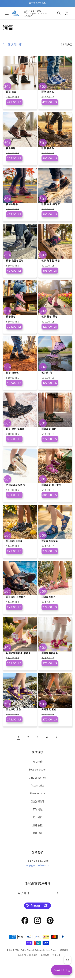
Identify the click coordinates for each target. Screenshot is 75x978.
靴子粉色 (11, 316)
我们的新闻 (37, 801)
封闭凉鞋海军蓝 (14, 541)
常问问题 (37, 809)
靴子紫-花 (47, 372)
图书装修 (37, 761)
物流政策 (45, 955)
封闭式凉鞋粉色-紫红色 (18, 653)
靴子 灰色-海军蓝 (51, 204)
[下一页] (56, 737)
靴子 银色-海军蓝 (15, 429)
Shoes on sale (37, 793)
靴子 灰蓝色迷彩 (14, 260)
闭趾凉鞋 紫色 (13, 709)
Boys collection (37, 769)
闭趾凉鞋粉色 (49, 597)
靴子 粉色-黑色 (50, 316)
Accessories (37, 785)
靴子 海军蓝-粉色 (51, 260)
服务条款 (37, 825)
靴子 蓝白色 (48, 92)
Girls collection (37, 777)
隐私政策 (22, 955)
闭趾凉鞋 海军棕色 (16, 597)
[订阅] (57, 893)
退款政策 (37, 833)
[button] (7, 13)
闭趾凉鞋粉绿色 (50, 653)
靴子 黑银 (11, 92)
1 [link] (19, 737)
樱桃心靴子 (12, 204)
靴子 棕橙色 (48, 148)
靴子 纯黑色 (12, 372)
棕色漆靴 (11, 148)
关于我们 (37, 817)
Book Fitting (62, 970)
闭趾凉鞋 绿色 (49, 429)
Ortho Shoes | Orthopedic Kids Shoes (39, 950)
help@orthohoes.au (37, 865)
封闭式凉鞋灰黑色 (15, 485)
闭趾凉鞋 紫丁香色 (51, 485)
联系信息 (56, 955)
